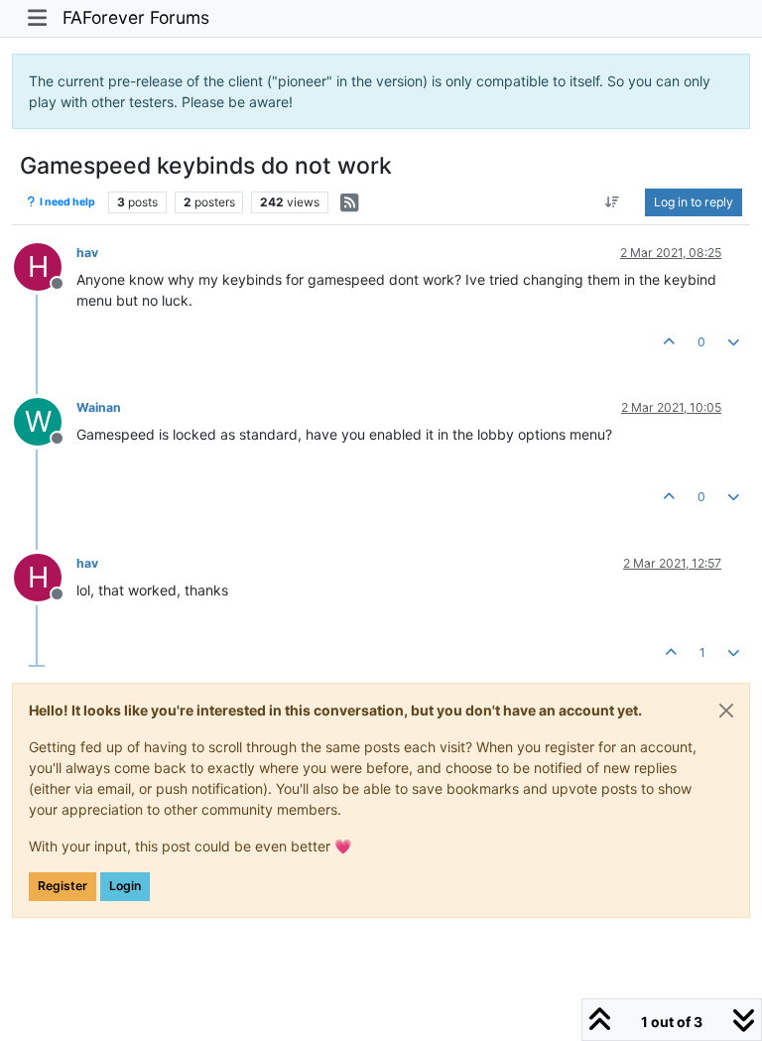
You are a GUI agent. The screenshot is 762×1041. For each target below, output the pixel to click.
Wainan (98, 407)
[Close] (726, 710)
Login (125, 885)
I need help (66, 201)
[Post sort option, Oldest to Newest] (612, 202)
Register (62, 885)
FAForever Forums (136, 17)
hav (87, 252)
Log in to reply (693, 202)
